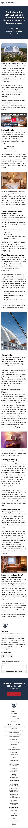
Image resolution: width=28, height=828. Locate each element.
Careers (14, 716)
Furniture (14, 757)
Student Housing (14, 754)
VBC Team (4, 631)
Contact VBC (14, 713)
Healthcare (14, 744)
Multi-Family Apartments (14, 749)
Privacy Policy (14, 721)
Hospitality (14, 747)
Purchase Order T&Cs (14, 718)
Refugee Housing (14, 752)
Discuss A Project (14, 694)
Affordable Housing (14, 742)
